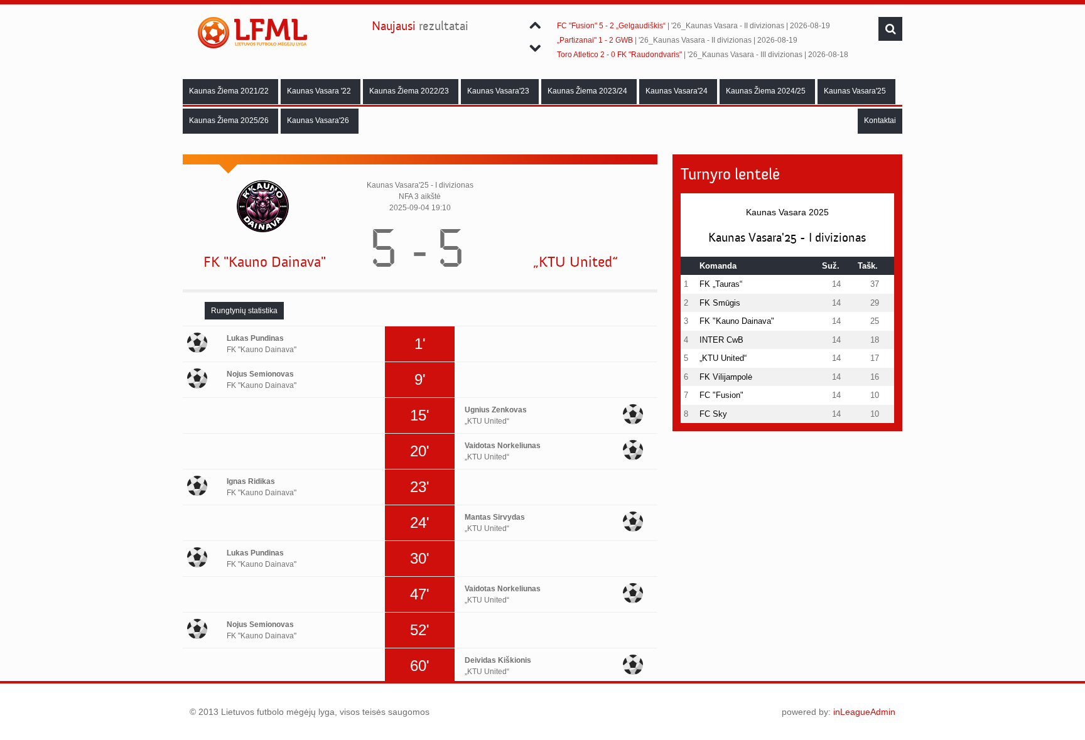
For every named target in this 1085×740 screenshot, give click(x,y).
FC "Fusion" (721, 395)
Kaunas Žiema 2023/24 (587, 91)
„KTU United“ (575, 262)
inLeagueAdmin (864, 712)
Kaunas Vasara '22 (319, 91)
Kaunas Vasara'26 (318, 120)
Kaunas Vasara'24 (676, 91)
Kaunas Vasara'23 (498, 91)
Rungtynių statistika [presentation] (244, 310)
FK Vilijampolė (725, 377)
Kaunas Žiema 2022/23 (409, 91)
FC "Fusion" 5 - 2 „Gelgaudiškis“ (611, 25)
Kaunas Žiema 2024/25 (766, 91)
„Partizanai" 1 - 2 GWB (595, 40)
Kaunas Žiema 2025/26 (229, 120)
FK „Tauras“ (720, 284)
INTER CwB (721, 340)
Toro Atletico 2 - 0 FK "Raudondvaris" (619, 54)
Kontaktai (880, 120)
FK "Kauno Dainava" (264, 262)
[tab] (244, 310)
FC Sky (713, 414)
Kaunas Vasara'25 (855, 91)
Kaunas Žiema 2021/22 (229, 91)
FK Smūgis (719, 303)
